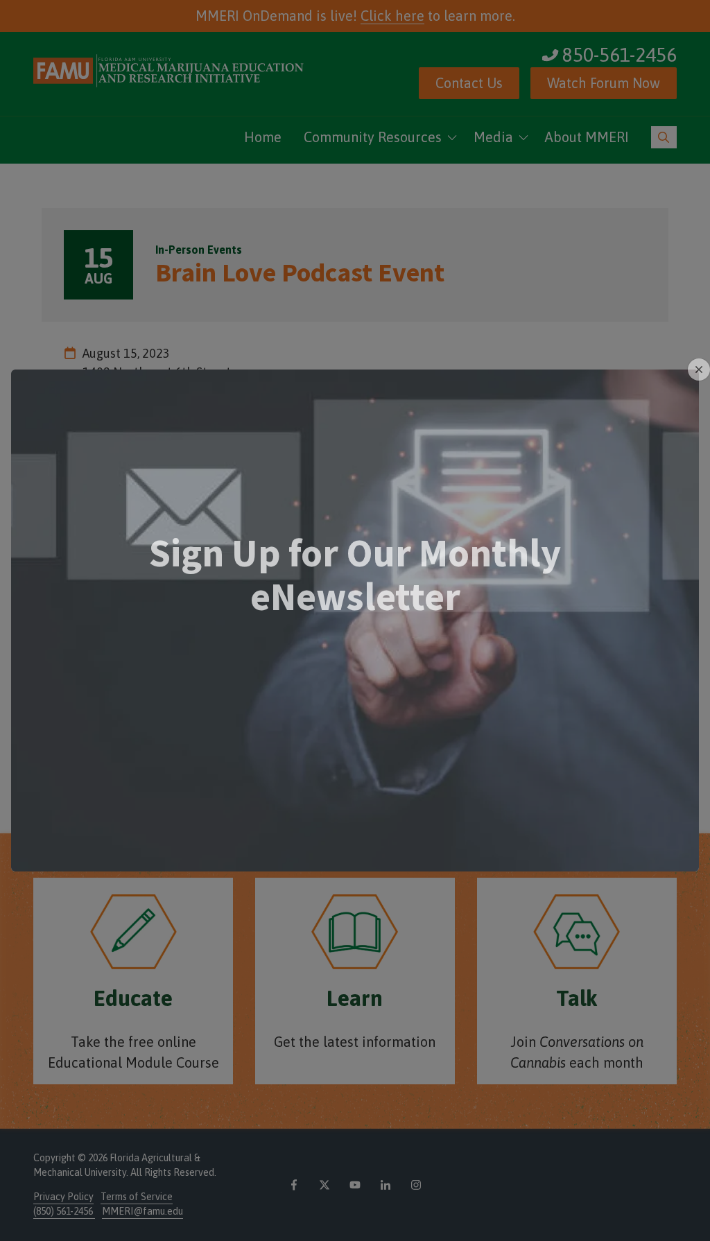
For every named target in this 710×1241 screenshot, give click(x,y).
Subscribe (355, 701)
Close (699, 369)
